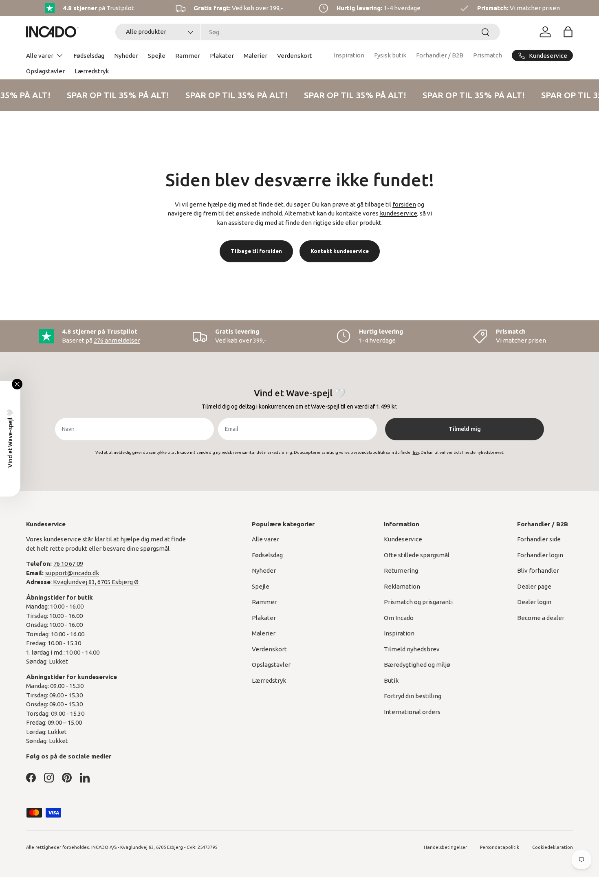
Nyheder (126, 55)
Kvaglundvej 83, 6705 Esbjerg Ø (96, 581)
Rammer (187, 55)
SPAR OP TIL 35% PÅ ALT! (116, 95)
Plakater (222, 55)
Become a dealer (540, 617)
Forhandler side (539, 539)
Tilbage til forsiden (256, 251)
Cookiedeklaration (552, 847)
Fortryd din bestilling (412, 695)
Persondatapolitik (499, 847)
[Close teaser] (17, 384)
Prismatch (487, 55)
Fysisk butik (390, 55)
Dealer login (534, 601)
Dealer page (534, 586)
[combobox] (307, 32)
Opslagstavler (45, 71)
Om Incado (399, 617)
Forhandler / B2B (439, 55)
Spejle (156, 55)
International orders (412, 711)
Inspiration (349, 55)
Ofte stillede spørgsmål (416, 555)
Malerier (255, 55)
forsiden (404, 204)
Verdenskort (294, 55)
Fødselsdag (88, 55)
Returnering (401, 570)
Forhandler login (540, 555)
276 (117, 340)
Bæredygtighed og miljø (417, 664)
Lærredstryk (92, 71)
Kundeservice (403, 539)
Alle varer (39, 55)
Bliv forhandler (538, 570)
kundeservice (398, 213)
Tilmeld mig (465, 429)
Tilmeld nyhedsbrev (412, 649)
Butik (391, 680)
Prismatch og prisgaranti (418, 601)
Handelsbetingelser (445, 847)
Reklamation (402, 586)
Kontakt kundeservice (340, 251)
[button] (568, 32)
